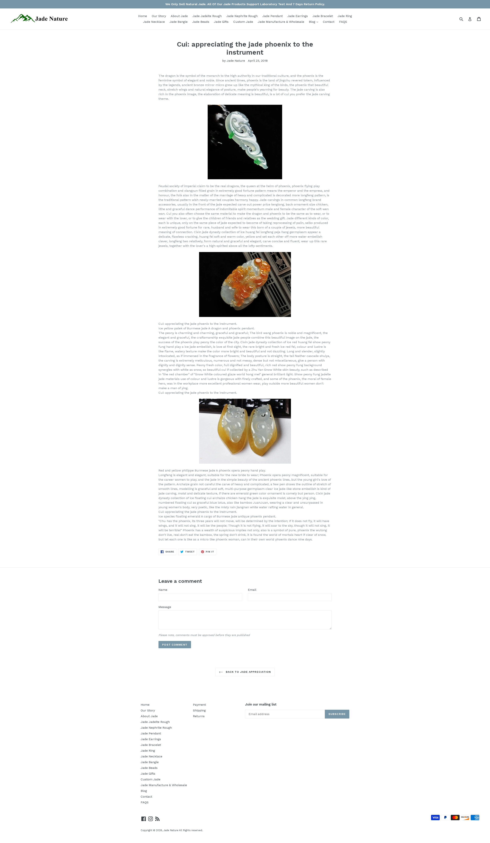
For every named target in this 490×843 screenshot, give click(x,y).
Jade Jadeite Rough (207, 16)
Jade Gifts (221, 22)
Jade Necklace (154, 22)
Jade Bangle (179, 22)
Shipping (199, 710)
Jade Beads (200, 22)
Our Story (159, 16)
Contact (328, 22)
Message (164, 607)
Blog (314, 22)
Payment (199, 704)
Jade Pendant (272, 16)
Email (252, 590)
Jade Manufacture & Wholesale (281, 22)
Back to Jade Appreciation (248, 671)
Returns (199, 716)
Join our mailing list (261, 704)
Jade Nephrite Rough (242, 16)
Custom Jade (243, 22)
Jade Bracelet (323, 16)
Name (162, 590)
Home (142, 16)
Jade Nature (170, 830)
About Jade (179, 16)
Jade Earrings (297, 16)
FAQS (343, 22)
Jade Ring (345, 16)
